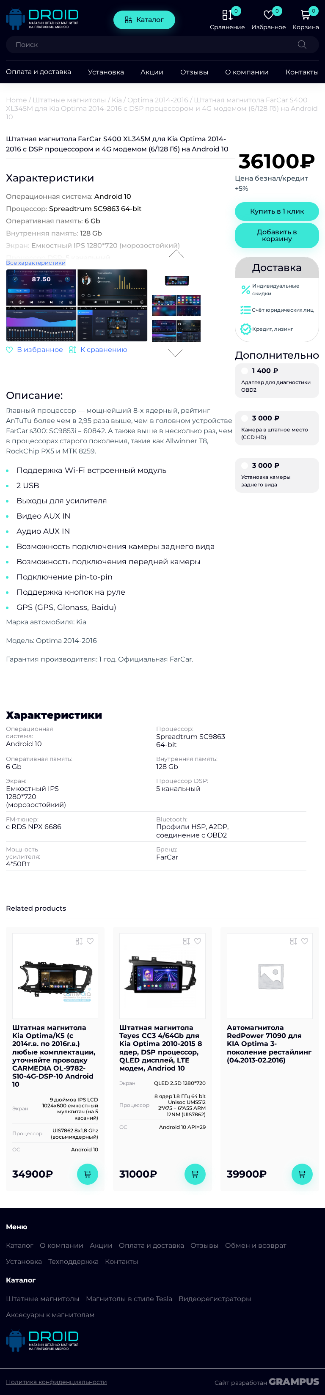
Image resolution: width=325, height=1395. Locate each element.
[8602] (293, 941)
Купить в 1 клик (277, 211)
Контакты (302, 72)
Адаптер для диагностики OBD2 (276, 380)
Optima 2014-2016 (157, 100)
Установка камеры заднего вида (266, 475)
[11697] (79, 941)
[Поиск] (308, 44)
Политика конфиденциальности (56, 1382)
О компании (247, 72)
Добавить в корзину (277, 235)
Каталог (150, 20)
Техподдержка (73, 1262)
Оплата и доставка (38, 72)
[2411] (98, 349)
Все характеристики (36, 262)
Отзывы (194, 72)
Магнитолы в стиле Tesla (129, 1299)
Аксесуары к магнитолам (50, 1315)
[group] (76, 306)
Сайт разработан (267, 1382)
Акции (151, 72)
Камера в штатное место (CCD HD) (274, 427)
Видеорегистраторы (215, 1299)
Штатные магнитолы (69, 100)
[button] (141, 304)
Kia (117, 100)
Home (16, 100)
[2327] (186, 941)
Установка (106, 72)
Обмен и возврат (255, 1245)
